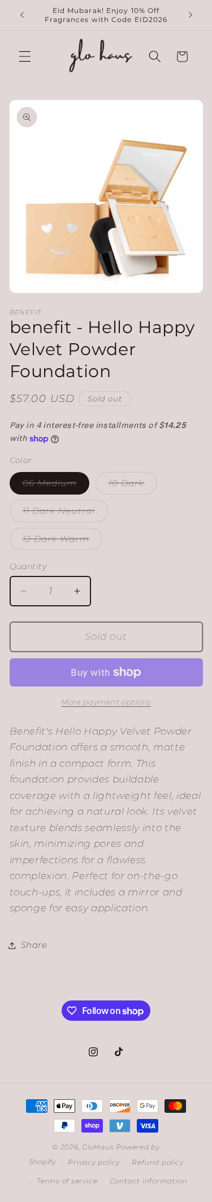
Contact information (149, 1181)
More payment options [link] (106, 701)
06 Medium (56, 485)
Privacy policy (94, 1162)
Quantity (28, 566)
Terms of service (67, 1181)
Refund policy (157, 1162)
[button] (24, 56)
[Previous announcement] (22, 15)
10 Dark (133, 485)
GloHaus (98, 1147)
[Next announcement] (190, 15)
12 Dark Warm (62, 541)
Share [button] (34, 944)
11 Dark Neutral (66, 513)
